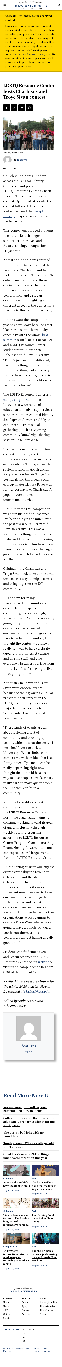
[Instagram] (24, 1337)
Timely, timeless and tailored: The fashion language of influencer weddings (16, 1219)
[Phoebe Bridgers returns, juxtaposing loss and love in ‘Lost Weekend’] (45, 1238)
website (43, 962)
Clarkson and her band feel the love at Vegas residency (44, 1186)
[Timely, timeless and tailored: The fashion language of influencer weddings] (16, 1203)
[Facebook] (6, 107)
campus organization (18, 399)
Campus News (11, 1247)
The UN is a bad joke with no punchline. (23, 1134)
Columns (8, 1178)
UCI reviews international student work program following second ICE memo (16, 1257)
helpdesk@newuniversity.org (32, 54)
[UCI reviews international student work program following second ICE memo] (16, 1238)
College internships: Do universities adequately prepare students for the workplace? (29, 1121)
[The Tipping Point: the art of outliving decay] (45, 1203)
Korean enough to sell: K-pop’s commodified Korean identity (25, 1109)
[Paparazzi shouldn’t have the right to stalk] (16, 1170)
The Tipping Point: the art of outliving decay (43, 1218)
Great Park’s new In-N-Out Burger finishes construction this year (27, 1156)
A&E (34, 1178)
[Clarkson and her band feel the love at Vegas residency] (45, 1170)
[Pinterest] (21, 107)
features (22, 159)
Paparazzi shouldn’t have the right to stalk (16, 1184)
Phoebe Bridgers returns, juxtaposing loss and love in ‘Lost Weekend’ (44, 1255)
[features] (8, 160)
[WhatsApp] (29, 107)
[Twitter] (14, 107)
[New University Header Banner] (31, 5)
